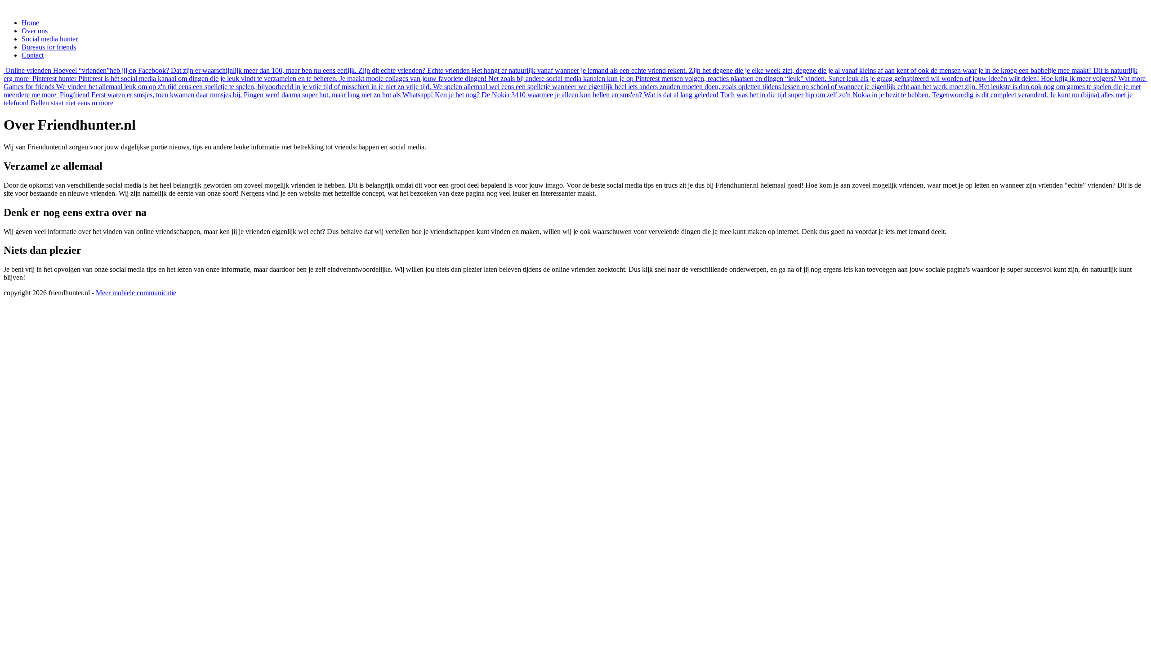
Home (30, 23)
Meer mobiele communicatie (136, 293)
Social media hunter (50, 39)
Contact (33, 55)
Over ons (35, 31)
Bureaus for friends (49, 47)
